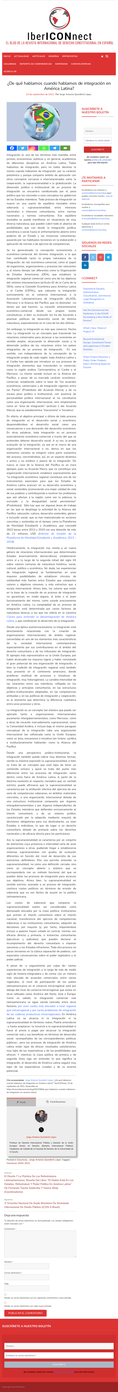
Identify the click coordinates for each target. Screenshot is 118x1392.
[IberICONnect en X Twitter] (93, 257)
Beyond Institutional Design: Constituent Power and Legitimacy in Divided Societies (97, 344)
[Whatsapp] (44, 148)
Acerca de (10, 71)
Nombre (8, 1261)
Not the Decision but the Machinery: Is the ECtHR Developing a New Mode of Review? (97, 315)
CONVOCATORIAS (81, 64)
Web (6, 1283)
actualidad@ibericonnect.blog (96, 218)
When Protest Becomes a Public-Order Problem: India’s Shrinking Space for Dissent (96, 362)
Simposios (61, 64)
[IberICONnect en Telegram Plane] (108, 257)
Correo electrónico (13, 1272)
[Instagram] (33, 148)
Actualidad (21, 56)
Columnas (10, 64)
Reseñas (54, 56)
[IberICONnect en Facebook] (85, 257)
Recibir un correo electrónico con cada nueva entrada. (28, 1306)
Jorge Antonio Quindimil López (75, 94)
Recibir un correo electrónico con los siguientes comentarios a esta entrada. (37, 1297)
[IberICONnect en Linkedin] (85, 265)
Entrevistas (70, 56)
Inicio (7, 56)
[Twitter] (23, 148)
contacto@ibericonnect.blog (94, 193)
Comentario (10, 1229)
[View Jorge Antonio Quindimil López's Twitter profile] (41, 1129)
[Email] (65, 148)
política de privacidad (101, 160)
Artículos (38, 56)
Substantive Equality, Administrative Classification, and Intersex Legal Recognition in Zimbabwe (97, 295)
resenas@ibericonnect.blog (94, 210)
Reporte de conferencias (36, 64)
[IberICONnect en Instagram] (100, 257)
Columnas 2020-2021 (18, 1163)
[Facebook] (12, 148)
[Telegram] (55, 148)
